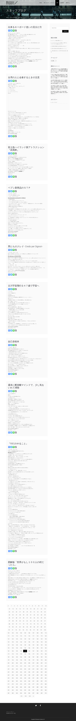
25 (12, 611)
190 (46, 657)
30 (30, 611)
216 (29, 666)
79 (9, 627)
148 (37, 645)
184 (21, 657)
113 (17, 636)
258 (37, 678)
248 (37, 675)
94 (23, 630)
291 (8, 690)
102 (13, 633)
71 (20, 623)
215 (25, 666)
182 (13, 657)
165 (25, 651)
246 (29, 675)
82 (20, 627)
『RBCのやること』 (18, 443)
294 (21, 690)
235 (25, 672)
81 (16, 627)
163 (17, 651)
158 (37, 648)
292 (13, 690)
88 (41, 627)
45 (45, 614)
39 (23, 614)
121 (8, 639)
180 (46, 654)
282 (13, 687)
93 (19, 630)
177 (33, 654)
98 (37, 630)
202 (13, 663)
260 (46, 678)
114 (21, 636)
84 (27, 627)
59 (16, 620)
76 (37, 623)
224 (21, 669)
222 (13, 669)
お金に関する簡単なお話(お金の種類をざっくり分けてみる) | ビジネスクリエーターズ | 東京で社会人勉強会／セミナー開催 (59, 82)
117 (33, 636)
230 (46, 669)
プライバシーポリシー (10, 711)
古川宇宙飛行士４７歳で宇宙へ (23, 285)
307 (33, 693)
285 (25, 687)
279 (41, 684)
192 (13, 660)
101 (8, 633)
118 (37, 636)
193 (17, 660)
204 (21, 663)
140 (46, 642)
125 (25, 639)
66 (41, 620)
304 (21, 693)
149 (41, 645)
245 (25, 675)
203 (17, 663)
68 (9, 623)
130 (46, 639)
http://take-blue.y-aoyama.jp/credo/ (14, 256)
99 (41, 630)
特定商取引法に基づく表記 (11, 713)
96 (30, 630)
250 (46, 675)
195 (25, 660)
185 (25, 657)
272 (13, 684)
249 (41, 675)
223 (17, 669)
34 (45, 611)
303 (17, 693)
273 (17, 684)
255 (25, 678)
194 (21, 660)
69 (12, 623)
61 (23, 620)
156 (29, 648)
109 (41, 633)
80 (12, 627)
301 (8, 693)
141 (8, 645)
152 (13, 648)
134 (21, 642)
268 (37, 681)
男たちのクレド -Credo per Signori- (25, 246)
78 (45, 623)
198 (37, 660)
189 (41, 657)
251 (8, 678)
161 (8, 651)
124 (21, 639)
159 (41, 648)
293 (17, 690)
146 (29, 645)
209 (41, 663)
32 (37, 611)
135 (25, 642)
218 (37, 666)
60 (20, 620)
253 (17, 678)
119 (41, 636)
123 (17, 639)
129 (41, 639)
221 (8, 669)
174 (21, 654)
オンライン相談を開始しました (57, 40)
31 (34, 611)
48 (16, 617)
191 (8, 660)
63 (30, 620)
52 (30, 617)
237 (33, 672)
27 (20, 611)
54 (37, 617)
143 (17, 645)
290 (46, 687)
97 (34, 630)
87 (37, 627)
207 (33, 663)
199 (41, 660)
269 (41, 681)
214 (21, 666)
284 (21, 687)
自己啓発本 (13, 341)
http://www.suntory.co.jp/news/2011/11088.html (16, 197)
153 (17, 648)
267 (33, 681)
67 (45, 620)
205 (25, 663)
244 (21, 675)
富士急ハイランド (19, 158)
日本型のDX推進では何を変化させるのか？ (59, 46)
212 (13, 666)
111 (8, 636)
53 (34, 617)
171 (8, 654)
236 (29, 672)
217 (33, 666)
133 (17, 642)
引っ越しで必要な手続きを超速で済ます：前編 (59, 74)
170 (46, 651)
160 (46, 648)
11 (42, 605)
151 (8, 648)
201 (8, 663)
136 (29, 642)
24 (9, 611)
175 (25, 654)
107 (33, 633)
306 (29, 693)
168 (37, 651)
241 (8, 675)
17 (23, 608)
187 (33, 657)
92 (16, 630)
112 (13, 636)
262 (13, 681)
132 (13, 642)
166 (29, 651)
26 (16, 611)
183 (17, 657)
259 (41, 678)
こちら (16, 133)
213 (17, 666)
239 (41, 672)
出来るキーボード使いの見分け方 (25, 27)
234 (21, 672)
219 (41, 666)
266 (29, 681)
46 (9, 617)
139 (41, 642)
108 (37, 633)
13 (9, 608)
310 (46, 693)
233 (17, 672)
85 (30, 627)
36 (12, 614)
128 (37, 639)
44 (41, 614)
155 (25, 648)
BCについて (46, 2)
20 (34, 608)
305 (25, 693)
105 (25, 633)
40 (27, 614)
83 (23, 627)
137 (33, 642)
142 (13, 645)
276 (29, 684)
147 (33, 645)
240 (46, 672)
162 (13, 651)
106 (29, 633)
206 (29, 663)
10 (38, 605)
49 (20, 617)
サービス (52, 2)
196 (29, 660)
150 (46, 645)
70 (16, 623)
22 (41, 608)
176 (29, 654)
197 (33, 660)
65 (37, 620)
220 (46, 666)
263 (17, 681)
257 (33, 678)
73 (27, 623)
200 (46, 660)
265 (25, 681)
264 (21, 681)
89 (45, 627)
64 (34, 620)
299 (41, 690)
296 (29, 690)
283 (17, 687)
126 (29, 639)
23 (45, 608)
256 (29, 678)
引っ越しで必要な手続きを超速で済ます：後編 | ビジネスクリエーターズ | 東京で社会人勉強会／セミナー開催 (59, 76)
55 (41, 617)
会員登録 (62, 2)
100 (45, 630)
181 (8, 657)
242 (13, 675)
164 (21, 651)
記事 (57, 2)
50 (23, 617)
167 (33, 651)
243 (17, 675)
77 (41, 623)
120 (46, 636)
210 (46, 663)
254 (21, 678)
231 (8, 672)
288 (37, 687)
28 (23, 611)
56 (45, 617)
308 (37, 693)
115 (25, 636)
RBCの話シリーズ (11, 452)
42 (34, 614)
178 (37, 654)
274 (21, 684)
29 (27, 611)
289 (41, 687)
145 (25, 645)
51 (27, 617)
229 (41, 669)
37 (16, 614)
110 (46, 633)
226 (29, 669)
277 (33, 684)
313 (30, 696)
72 (23, 623)
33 (41, 611)
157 (33, 648)
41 (30, 614)
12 (45, 605)
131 (8, 642)
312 (25, 696)
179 (41, 654)
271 (8, 684)
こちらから (16, 231)
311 (21, 696)
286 (29, 687)
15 (16, 608)
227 (33, 669)
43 (37, 614)
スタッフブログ (54, 102)
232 (13, 672)
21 (37, 608)
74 (30, 623)
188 (37, 657)
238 (37, 672)
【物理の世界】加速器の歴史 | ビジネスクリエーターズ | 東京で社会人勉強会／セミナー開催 (59, 71)
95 (26, 630)
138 (37, 642)
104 (21, 633)
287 (33, 687)
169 (41, 651)
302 (13, 693)
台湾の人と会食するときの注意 (24, 77)
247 (33, 675)
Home (40, 2)
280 (46, 684)
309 (41, 693)
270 (46, 681)
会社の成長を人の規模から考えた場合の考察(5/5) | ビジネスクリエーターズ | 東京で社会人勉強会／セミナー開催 (59, 88)
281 (8, 687)
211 (8, 666)
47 (12, 617)
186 (29, 657)
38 (20, 614)
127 (33, 639)
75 (34, 623)
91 (12, 630)
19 (30, 608)
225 (25, 669)
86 (34, 627)
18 (27, 608)
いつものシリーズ (14, 450)
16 (20, 608)
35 (9, 614)
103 (17, 633)
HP (31, 579)
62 (27, 620)
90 (9, 630)
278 (37, 684)
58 (12, 620)
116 (29, 636)
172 (13, 654)
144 (21, 645)
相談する (67, 2)
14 (12, 608)
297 (33, 690)
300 (46, 690)
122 (13, 639)
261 (8, 681)
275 (25, 684)
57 (9, 620)
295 (25, 690)
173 (17, 654)
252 (13, 678)
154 (21, 648)
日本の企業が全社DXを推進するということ (59, 48)
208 (37, 663)
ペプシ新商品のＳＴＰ (19, 187)
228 (37, 669)
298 (37, 690)
